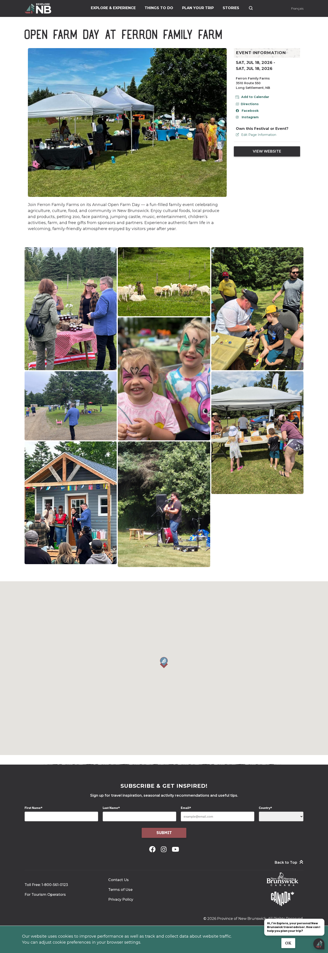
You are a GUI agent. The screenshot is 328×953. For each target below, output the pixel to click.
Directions (250, 104)
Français (297, 8)
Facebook (250, 111)
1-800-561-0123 (55, 885)
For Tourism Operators (45, 894)
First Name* (33, 808)
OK (288, 943)
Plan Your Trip (198, 8)
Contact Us (118, 880)
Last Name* (111, 808)
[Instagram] (164, 849)
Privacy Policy (120, 899)
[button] (164, 662)
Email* (186, 808)
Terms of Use (120, 890)
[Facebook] (153, 849)
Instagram (250, 117)
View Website (267, 151)
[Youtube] (175, 849)
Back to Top (286, 862)
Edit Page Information (258, 135)
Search (251, 8)
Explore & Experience (113, 8)
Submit (164, 832)
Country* (265, 808)
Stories (231, 8)
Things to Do (159, 8)
